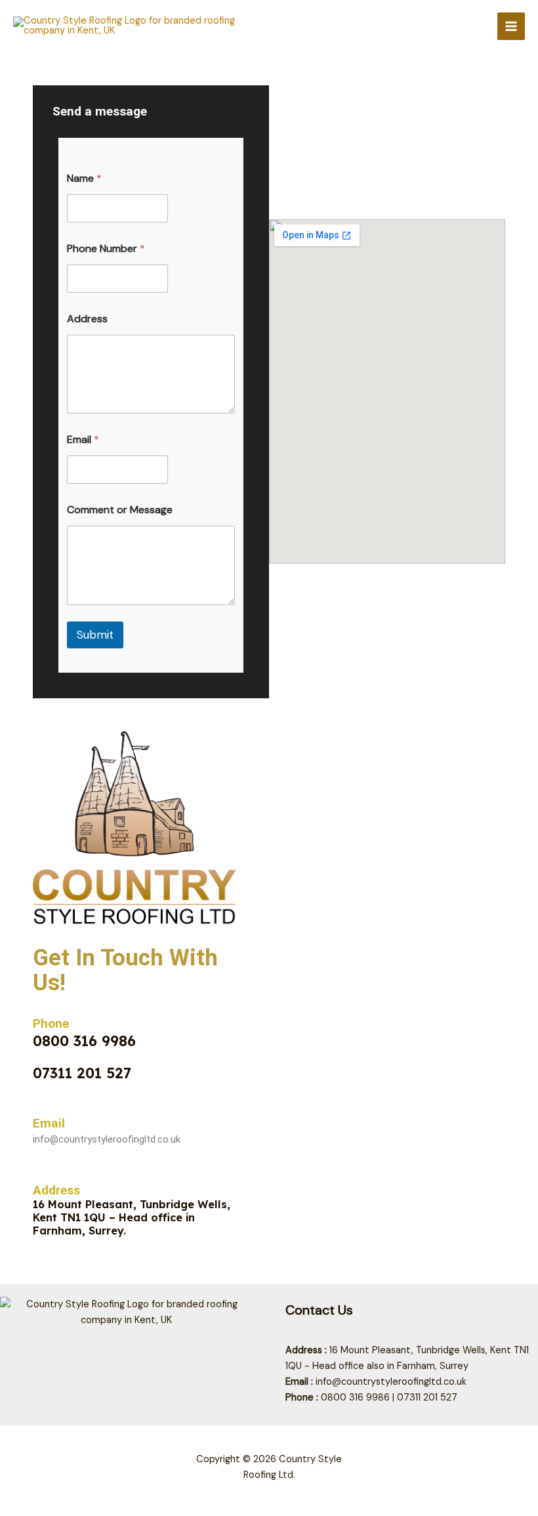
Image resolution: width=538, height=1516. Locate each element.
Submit (95, 634)
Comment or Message (120, 509)
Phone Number (106, 248)
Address (87, 318)
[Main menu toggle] (511, 26)
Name (84, 178)
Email (83, 439)
